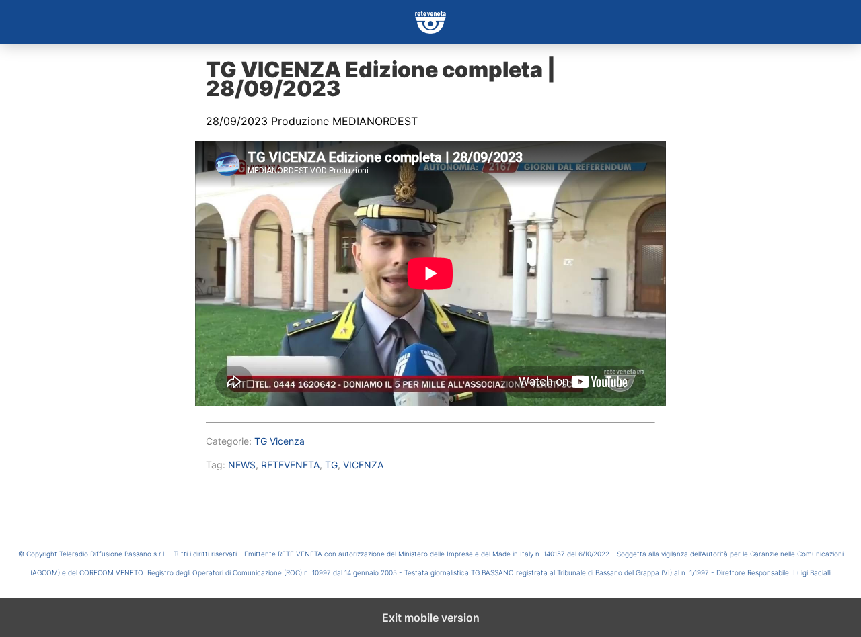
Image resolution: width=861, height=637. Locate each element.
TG (331, 464)
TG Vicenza (279, 441)
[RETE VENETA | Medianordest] (430, 22)
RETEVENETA (290, 464)
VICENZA (363, 464)
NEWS (242, 464)
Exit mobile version (431, 617)
